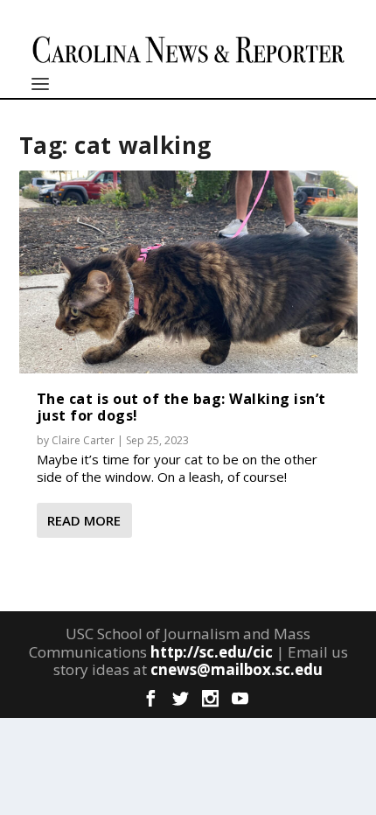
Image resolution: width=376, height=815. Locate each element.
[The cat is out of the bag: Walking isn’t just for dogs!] (188, 272)
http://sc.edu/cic (211, 652)
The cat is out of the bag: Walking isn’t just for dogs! (181, 407)
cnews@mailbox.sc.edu (236, 669)
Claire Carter (83, 440)
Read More (84, 520)
